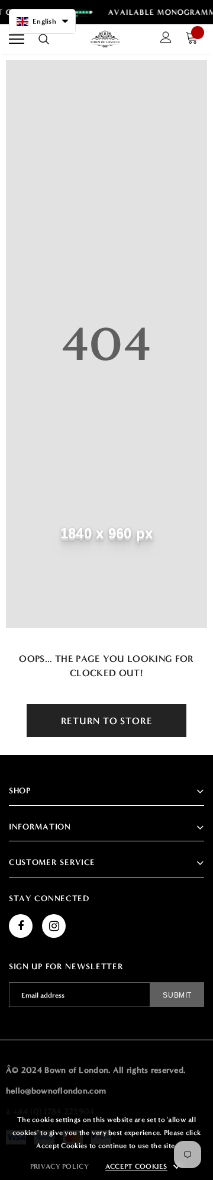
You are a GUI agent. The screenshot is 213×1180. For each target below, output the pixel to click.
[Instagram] (54, 926)
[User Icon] (166, 39)
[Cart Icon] (194, 39)
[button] (42, 21)
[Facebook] (21, 926)
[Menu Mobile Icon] (16, 39)
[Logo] (105, 39)
